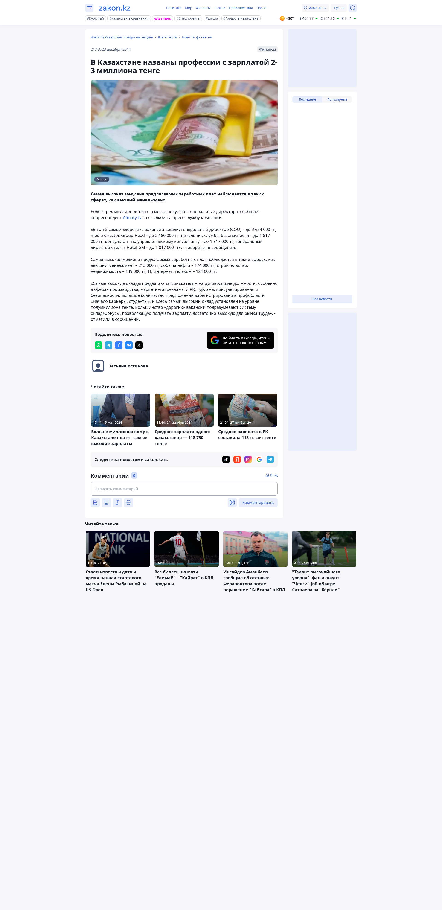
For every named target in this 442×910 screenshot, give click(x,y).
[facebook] (119, 345)
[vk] (129, 345)
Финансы (203, 8)
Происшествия (241, 8)
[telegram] (109, 345)
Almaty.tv (132, 217)
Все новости (167, 37)
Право (261, 8)
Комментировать (258, 502)
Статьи (219, 8)
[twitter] (139, 345)
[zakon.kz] (115, 8)
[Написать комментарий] (184, 489)
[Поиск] (353, 8)
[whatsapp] (98, 345)
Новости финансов (197, 37)
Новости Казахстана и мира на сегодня (122, 37)
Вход (274, 475)
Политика (173, 8)
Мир (188, 8)
